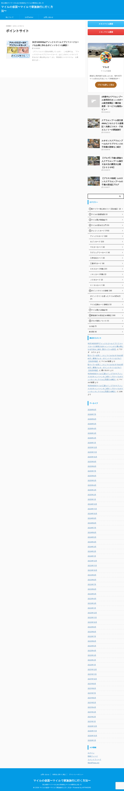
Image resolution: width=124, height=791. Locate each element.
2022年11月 (92, 617)
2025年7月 (92, 471)
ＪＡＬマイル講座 (106, 32)
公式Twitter (29, 17)
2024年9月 (92, 518)
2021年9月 (92, 684)
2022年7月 (92, 636)
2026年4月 (92, 428)
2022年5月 (92, 646)
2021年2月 (92, 717)
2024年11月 (92, 509)
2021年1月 (92, 721)
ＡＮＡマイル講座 (106, 24)
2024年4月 (92, 542)
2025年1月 (92, 499)
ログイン (91, 753)
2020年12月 (92, 726)
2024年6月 (92, 532)
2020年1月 (92, 740)
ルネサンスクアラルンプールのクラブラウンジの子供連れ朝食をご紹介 (112, 143)
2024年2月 (92, 551)
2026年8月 (92, 410)
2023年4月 (92, 599)
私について (10, 17)
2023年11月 (92, 565)
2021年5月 (92, 702)
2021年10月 (92, 679)
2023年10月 (92, 570)
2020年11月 (92, 731)
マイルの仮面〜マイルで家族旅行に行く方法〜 (62, 780)
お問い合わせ (48, 17)
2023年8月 (92, 580)
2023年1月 (92, 608)
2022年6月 (92, 641)
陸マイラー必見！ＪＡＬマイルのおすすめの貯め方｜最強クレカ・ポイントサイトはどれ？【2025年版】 (105, 358)
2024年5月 (92, 537)
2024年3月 (92, 547)
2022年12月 (92, 613)
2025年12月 (92, 447)
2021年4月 (92, 707)
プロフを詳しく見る (106, 85)
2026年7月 (92, 414)
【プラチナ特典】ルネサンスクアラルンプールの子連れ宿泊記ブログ (112, 181)
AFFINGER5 (86, 787)
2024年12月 (92, 504)
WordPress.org (93, 763)
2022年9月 (92, 627)
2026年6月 (92, 419)
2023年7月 (92, 584)
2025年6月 (92, 476)
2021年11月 (92, 674)
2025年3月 (92, 490)
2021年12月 (92, 669)
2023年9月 (92, 575)
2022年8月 (92, 632)
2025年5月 (92, 480)
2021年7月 (92, 693)
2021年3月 (92, 712)
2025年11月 (92, 452)
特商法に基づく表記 (59, 774)
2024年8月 (92, 523)
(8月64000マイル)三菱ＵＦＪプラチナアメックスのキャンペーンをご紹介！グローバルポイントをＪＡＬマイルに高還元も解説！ (105, 376)
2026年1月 (92, 443)
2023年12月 (92, 561)
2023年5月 (92, 594)
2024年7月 (92, 528)
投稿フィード (93, 756)
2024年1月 (92, 556)
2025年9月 (92, 461)
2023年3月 (92, 603)
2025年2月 (92, 495)
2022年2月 (92, 660)
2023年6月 (92, 589)
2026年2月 (92, 438)
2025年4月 (92, 485)
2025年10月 (92, 457)
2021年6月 (92, 698)
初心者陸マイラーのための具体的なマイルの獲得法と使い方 (62, 784)
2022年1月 (92, 665)
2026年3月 (92, 433)
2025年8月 (92, 466)
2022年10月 (92, 622)
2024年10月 (92, 513)
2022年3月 (92, 655)
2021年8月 (92, 688)
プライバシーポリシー (76, 774)
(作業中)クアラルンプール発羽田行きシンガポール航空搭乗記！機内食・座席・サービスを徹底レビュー (112, 102)
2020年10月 (92, 736)
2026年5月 (92, 424)
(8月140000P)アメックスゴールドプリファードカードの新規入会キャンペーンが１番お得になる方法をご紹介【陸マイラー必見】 (105, 346)
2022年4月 (92, 650)
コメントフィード (94, 759)
